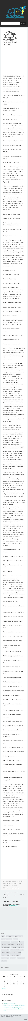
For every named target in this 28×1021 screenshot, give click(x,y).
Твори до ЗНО (14, 941)
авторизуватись (13, 905)
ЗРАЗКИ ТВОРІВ (9, 936)
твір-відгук (13, 958)
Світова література (6, 941)
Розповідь (15, 939)
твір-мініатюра (20, 958)
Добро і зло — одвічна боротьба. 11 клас (14, 1005)
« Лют (3, 988)
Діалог (3, 936)
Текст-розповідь (5, 949)
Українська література (16, 952)
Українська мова (5, 955)
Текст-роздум (21, 947)
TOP (26, 1019)
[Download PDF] (14, 61)
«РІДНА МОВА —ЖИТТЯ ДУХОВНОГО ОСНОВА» (8, 895)
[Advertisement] (14, 61)
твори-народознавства (16, 955)
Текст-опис (13, 947)
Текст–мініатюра (5, 952)
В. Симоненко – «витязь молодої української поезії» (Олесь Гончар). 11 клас (13, 1009)
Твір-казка (21, 941)
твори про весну (5, 958)
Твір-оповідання (11, 944)
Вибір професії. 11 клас (10, 1003)
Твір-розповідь (20, 944)
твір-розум (4, 960)
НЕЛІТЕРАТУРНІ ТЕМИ (6, 939)
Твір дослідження (6, 947)
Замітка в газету (18, 936)
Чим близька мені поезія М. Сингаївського (20, 894)
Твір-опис (4, 944)
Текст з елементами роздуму (17, 949)
